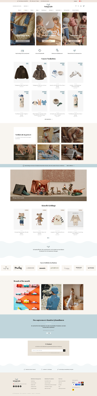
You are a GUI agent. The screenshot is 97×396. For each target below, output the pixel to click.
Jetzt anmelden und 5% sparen (48, 209)
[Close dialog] (62, 187)
